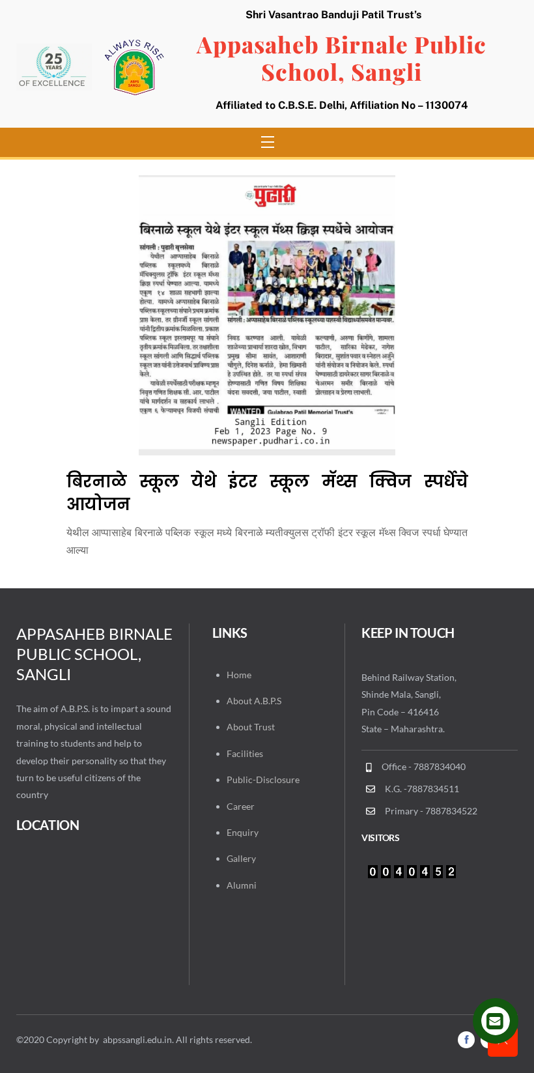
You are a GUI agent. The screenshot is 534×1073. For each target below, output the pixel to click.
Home (239, 674)
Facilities (245, 753)
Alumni (242, 885)
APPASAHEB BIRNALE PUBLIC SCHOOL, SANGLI (94, 653)
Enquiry (243, 832)
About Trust (251, 726)
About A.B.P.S (254, 700)
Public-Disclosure (263, 779)
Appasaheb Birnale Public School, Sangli (341, 58)
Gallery (241, 858)
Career (241, 806)
